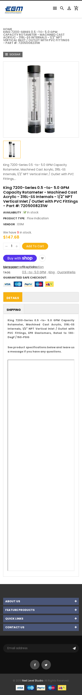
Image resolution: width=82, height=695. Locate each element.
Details (13, 298)
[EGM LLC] (41, 687)
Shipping (14, 310)
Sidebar (14, 54)
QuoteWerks (66, 272)
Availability (12, 212)
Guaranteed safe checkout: (25, 278)
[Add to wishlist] (42, 258)
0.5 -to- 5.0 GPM (34, 272)
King (52, 272)
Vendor (9, 224)
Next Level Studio (32, 680)
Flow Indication (33, 267)
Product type (14, 218)
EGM (20, 224)
